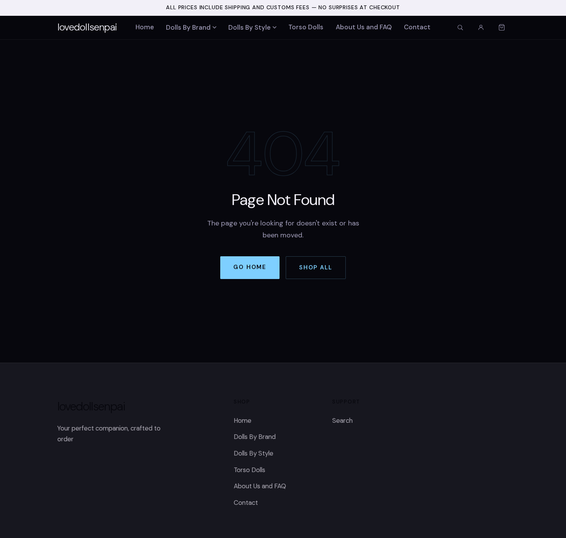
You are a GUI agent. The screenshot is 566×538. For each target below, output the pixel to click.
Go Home (249, 267)
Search (342, 420)
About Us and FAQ (364, 27)
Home (145, 27)
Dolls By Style (249, 27)
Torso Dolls (305, 27)
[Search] (460, 27)
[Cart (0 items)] (502, 27)
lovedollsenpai (87, 27)
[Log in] (481, 27)
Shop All (315, 267)
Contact (417, 27)
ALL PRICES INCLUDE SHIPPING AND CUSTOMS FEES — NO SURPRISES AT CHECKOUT (283, 7)
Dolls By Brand (188, 27)
